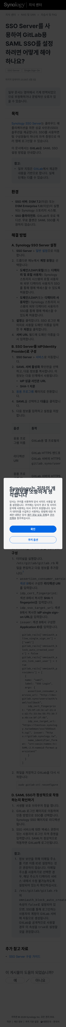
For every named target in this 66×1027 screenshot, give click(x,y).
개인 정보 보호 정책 (37, 514)
